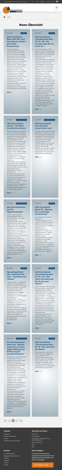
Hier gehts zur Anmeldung (21, 1)
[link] (10, 92)
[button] (32, 1)
